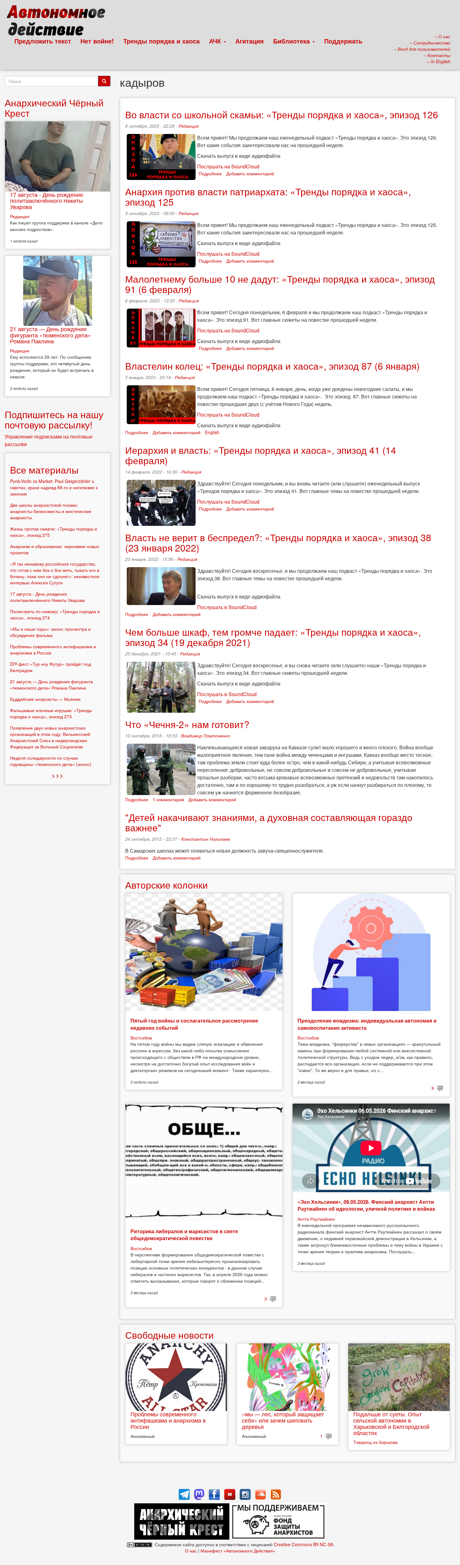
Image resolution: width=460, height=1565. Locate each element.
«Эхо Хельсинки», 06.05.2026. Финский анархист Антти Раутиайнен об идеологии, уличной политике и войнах (366, 1205)
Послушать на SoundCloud (228, 166)
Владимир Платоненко (205, 735)
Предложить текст (42, 40)
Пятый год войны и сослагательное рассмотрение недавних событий (194, 1024)
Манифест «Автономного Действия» (238, 1550)
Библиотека (292, 40)
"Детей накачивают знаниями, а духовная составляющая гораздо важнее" (268, 822)
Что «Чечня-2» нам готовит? (187, 724)
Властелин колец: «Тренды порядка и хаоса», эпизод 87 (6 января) (272, 365)
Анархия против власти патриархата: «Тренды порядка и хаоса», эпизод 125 (268, 196)
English (212, 432)
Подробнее (210, 173)
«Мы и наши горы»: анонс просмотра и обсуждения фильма (50, 632)
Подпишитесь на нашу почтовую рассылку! (54, 419)
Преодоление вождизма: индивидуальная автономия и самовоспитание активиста (367, 1024)
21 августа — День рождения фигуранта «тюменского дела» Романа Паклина (50, 335)
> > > (57, 775)
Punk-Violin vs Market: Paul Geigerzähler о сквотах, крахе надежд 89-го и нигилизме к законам (54, 487)
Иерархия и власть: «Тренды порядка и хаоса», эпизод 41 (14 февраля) (260, 455)
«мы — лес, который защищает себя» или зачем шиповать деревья (283, 1420)
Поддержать (343, 40)
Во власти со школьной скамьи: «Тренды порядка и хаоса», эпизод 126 (281, 114)
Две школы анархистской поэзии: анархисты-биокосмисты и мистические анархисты (50, 511)
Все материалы (44, 469)
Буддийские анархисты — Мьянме (45, 699)
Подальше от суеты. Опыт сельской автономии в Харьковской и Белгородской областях (391, 1423)
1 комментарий (168, 799)
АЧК (216, 40)
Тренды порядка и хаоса (161, 40)
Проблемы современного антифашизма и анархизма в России (168, 1420)
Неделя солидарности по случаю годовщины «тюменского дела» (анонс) (50, 761)
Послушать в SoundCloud (227, 607)
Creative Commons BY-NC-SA (303, 1544)
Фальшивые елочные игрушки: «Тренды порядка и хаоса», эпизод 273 (51, 713)
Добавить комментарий (250, 173)
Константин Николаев (205, 839)
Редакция (188, 126)
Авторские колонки (166, 884)
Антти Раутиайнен (316, 1219)
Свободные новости (169, 1335)
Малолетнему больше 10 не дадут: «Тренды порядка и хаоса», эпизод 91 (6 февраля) (280, 284)
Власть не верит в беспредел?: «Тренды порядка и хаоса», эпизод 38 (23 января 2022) (278, 542)
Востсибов (141, 1037)
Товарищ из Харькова (375, 1442)
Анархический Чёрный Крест (54, 108)
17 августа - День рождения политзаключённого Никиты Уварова (46, 200)
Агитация (249, 40)
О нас (191, 1550)
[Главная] (58, 22)
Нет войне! (97, 40)
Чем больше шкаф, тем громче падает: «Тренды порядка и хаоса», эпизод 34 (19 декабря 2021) (273, 637)
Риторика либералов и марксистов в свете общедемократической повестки (184, 1235)
